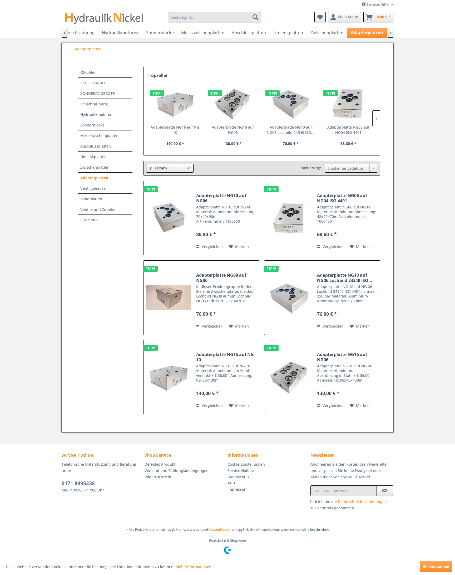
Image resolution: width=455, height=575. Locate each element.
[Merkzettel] (320, 17)
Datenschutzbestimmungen (362, 501)
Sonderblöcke (92, 125)
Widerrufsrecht (158, 476)
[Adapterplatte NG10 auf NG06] (168, 218)
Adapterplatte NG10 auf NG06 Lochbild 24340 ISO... (290, 130)
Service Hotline (241, 470)
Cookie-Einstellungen (246, 464)
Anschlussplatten (95, 146)
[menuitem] (214, 17)
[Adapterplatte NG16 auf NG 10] (175, 103)
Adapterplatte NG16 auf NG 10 (175, 130)
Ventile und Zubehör (98, 209)
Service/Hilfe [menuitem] (377, 4)
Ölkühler (88, 72)
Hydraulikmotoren (96, 114)
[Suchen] (255, 17)
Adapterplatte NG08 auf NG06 (221, 277)
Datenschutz (239, 476)
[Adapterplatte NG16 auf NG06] (233, 103)
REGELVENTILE (93, 82)
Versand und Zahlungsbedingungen (177, 470)
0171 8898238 (78, 483)
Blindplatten (91, 198)
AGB (231, 482)
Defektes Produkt (160, 464)
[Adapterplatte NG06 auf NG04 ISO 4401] (349, 103)
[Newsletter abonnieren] (385, 490)
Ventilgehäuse (93, 188)
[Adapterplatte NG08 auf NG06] (168, 297)
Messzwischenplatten (99, 135)
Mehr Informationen (193, 566)
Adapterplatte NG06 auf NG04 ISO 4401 (348, 130)
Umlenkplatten (93, 156)
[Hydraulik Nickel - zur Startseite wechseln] (104, 18)
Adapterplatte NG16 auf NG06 (233, 130)
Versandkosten (220, 529)
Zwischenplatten (95, 167)
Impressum (238, 489)
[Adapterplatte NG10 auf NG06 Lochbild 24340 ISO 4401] (291, 103)
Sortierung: (311, 167)
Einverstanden (436, 566)
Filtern (160, 167)
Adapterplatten (94, 177)
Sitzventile (89, 219)
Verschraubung (94, 103)
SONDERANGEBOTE (97, 93)
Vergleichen (212, 246)
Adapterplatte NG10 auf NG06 (221, 198)
